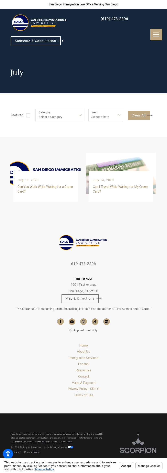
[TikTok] (95, 321)
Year (94, 112)
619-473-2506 (83, 263)
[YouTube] (72, 321)
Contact (83, 376)
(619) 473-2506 (114, 19)
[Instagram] (83, 321)
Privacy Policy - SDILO (83, 389)
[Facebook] (60, 321)
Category (45, 112)
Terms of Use (83, 395)
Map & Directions (80, 298)
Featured (17, 115)
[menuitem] (83, 345)
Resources (83, 370)
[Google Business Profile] (106, 321)
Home (83, 345)
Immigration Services (83, 358)
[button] (8, 454)
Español (83, 364)
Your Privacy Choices (56, 447)
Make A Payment (83, 383)
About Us (83, 351)
